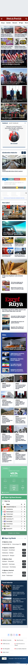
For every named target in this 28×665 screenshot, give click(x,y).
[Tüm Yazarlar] (25, 123)
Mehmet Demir (14, 143)
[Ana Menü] (1, 19)
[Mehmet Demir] (14, 136)
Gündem (8, 23)
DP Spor (21, 23)
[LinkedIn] (17, 635)
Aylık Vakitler (6, 492)
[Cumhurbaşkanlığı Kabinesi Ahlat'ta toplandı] (14, 162)
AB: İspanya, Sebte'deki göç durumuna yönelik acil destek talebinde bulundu (7, 420)
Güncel (4, 169)
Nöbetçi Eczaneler (7, 640)
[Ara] (26, 19)
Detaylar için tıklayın (14, 533)
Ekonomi (14, 23)
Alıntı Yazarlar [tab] (13, 123)
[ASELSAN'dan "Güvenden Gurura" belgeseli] (5, 359)
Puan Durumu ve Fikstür (20, 644)
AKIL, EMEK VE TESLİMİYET (14, 126)
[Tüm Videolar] (25, 335)
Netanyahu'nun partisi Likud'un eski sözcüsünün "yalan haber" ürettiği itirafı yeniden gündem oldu (21, 420)
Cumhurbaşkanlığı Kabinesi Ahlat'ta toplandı (12, 171)
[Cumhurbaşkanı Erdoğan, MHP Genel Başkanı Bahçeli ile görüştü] (20, 395)
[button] (3, 58)
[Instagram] (14, 635)
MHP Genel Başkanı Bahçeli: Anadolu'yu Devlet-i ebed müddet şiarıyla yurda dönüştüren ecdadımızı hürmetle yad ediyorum (7, 458)
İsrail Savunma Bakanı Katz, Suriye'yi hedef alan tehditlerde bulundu (21, 386)
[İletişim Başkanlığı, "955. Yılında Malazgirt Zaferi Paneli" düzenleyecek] (7, 395)
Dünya (3, 23)
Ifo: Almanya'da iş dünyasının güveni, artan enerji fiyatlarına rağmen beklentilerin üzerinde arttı (21, 438)
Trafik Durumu (6, 643)
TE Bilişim (17, 663)
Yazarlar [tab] (5, 123)
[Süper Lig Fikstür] (25, 538)
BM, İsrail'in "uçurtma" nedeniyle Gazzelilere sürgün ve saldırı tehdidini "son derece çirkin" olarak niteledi (21, 457)
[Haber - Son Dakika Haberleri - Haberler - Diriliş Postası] (13, 18)
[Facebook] (8, 635)
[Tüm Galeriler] (25, 203)
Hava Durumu (20, 640)
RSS (5, 658)
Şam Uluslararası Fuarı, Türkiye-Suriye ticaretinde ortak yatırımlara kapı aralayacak (7, 438)
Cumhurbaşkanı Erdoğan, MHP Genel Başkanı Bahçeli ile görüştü (20, 403)
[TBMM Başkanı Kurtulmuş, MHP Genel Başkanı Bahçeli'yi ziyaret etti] (5, 354)
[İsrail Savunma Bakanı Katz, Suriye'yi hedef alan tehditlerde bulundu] (20, 378)
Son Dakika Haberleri (21, 648)
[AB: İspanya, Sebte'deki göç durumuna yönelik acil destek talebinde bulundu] (7, 411)
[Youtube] (19, 635)
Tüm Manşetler (6, 648)
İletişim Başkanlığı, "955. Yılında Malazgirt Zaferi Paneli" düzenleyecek (7, 403)
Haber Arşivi (6, 652)
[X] (11, 635)
